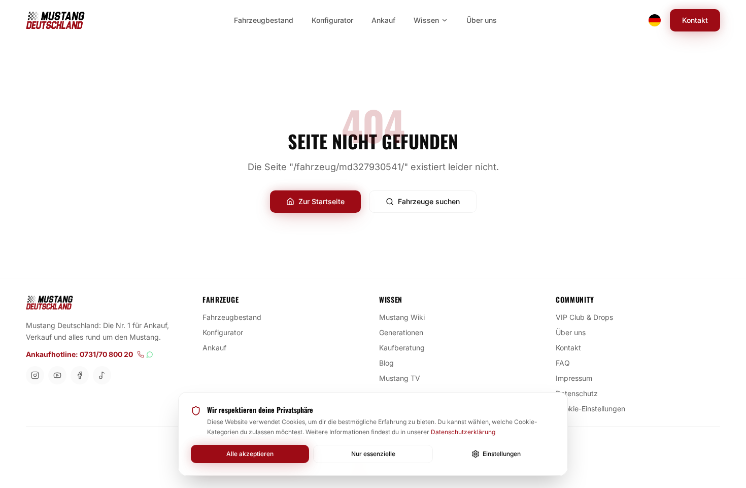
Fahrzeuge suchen (429, 201)
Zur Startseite (321, 201)
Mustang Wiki (402, 317)
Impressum (574, 378)
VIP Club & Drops (584, 317)
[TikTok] (102, 375)
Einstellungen (502, 454)
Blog (386, 363)
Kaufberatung (402, 347)
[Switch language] (655, 20)
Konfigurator (222, 332)
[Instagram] (35, 375)
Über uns (571, 332)
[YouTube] (57, 375)
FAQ (563, 363)
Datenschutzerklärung (463, 432)
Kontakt (695, 20)
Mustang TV (399, 378)
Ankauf (214, 347)
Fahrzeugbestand (231, 317)
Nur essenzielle (373, 454)
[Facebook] (80, 375)
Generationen (401, 332)
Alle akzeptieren (250, 454)
